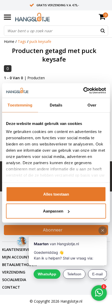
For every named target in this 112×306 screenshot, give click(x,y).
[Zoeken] (102, 30)
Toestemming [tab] (20, 105)
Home (9, 41)
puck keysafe (40, 41)
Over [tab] (92, 105)
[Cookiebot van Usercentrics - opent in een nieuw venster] (83, 90)
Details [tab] (56, 105)
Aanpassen (53, 211)
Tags (22, 41)
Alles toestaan (56, 194)
